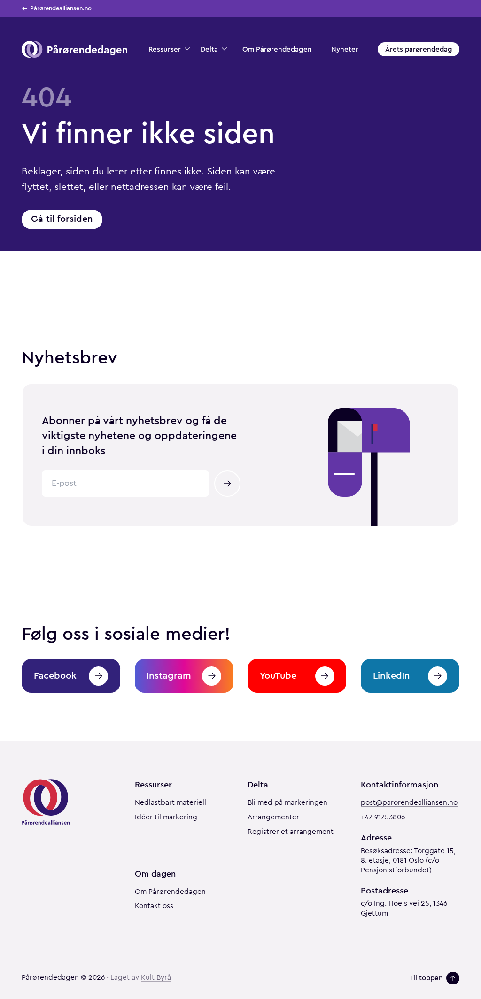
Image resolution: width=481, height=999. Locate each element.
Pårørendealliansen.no (61, 8)
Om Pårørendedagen (277, 49)
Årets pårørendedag (418, 49)
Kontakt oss (154, 905)
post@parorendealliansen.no (409, 802)
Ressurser (164, 49)
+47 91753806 (383, 817)
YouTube (278, 675)
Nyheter (344, 49)
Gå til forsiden (62, 219)
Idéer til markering (166, 817)
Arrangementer (273, 817)
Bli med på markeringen (287, 802)
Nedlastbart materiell (170, 802)
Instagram (169, 675)
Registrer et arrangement (291, 831)
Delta (209, 49)
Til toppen (426, 978)
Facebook (55, 675)
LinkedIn (391, 675)
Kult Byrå (156, 977)
